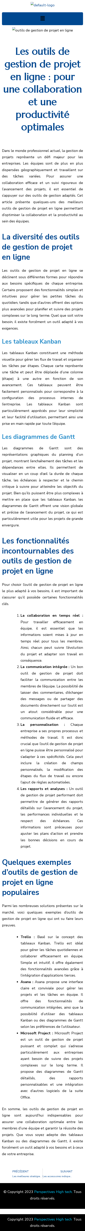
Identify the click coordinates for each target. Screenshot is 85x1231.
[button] (42, 18)
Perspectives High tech (53, 1191)
